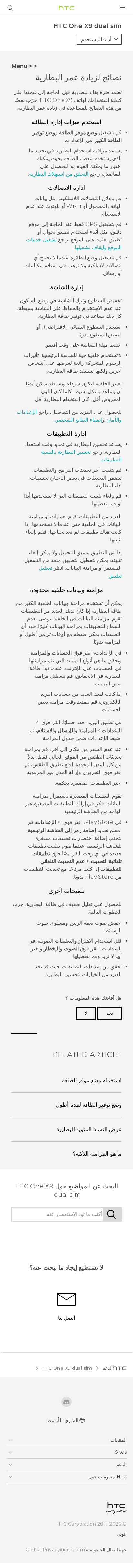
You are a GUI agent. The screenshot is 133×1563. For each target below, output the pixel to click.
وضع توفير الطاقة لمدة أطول (89, 1105)
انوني (122, 1534)
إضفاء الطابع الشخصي (78, 420)
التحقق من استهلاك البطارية (59, 174)
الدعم (107, 1368)
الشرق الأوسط (62, 1420)
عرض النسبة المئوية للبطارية (89, 1129)
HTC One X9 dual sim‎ (67, 1368)
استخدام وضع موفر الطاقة (92, 1080)
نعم (109, 1013)
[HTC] (66, 8)
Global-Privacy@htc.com (55, 1550)
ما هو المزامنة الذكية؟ (97, 1153)
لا (86, 1013)
